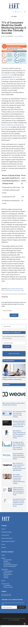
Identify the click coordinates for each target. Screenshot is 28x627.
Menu (15, 16)
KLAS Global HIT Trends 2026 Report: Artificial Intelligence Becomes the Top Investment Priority (19, 503)
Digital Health (4, 569)
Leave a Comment (19, 36)
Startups (3, 580)
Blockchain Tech (7, 572)
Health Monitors (8, 290)
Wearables (6, 577)
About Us (3, 529)
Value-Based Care (5, 583)
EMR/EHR (6, 561)
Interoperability (7, 563)
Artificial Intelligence (8, 571)
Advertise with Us (5, 535)
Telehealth (6, 576)
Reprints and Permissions (7, 538)
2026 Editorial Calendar (6, 532)
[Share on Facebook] (7, 40)
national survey (6, 75)
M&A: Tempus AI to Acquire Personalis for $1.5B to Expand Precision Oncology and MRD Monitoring (19, 467)
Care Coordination (8, 559)
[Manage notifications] (24, 624)
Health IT (3, 558)
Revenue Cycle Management (10, 566)
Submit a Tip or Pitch (14, 353)
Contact (3, 544)
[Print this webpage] (12, 40)
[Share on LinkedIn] (2, 40)
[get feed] (14, 12)
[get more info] (25, 12)
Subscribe (3, 547)
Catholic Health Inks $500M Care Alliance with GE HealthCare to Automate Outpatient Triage (18, 491)
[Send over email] (9, 40)
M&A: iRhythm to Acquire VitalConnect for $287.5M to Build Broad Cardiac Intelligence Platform (19, 434)
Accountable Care (7, 585)
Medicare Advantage (8, 587)
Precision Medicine (8, 574)
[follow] (16, 12)
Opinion (3, 555)
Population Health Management (11, 564)
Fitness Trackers (11, 288)
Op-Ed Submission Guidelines (8, 541)
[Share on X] (5, 40)
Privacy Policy (16, 620)
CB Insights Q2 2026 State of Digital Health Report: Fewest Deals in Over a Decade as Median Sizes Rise (19, 446)
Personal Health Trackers (18, 290)
